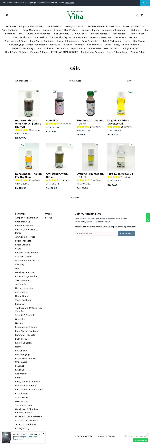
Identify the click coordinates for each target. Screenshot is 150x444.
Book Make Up (54, 26)
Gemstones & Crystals (114, 30)
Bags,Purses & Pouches (127, 44)
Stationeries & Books (16, 41)
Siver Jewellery (61, 33)
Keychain (79, 44)
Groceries (119, 37)
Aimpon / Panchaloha (31, 26)
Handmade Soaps (13, 33)
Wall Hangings (16, 44)
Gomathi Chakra (90, 30)
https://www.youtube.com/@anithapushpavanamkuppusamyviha (105, 227)
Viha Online (88, 436)
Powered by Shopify (106, 436)
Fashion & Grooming (23, 48)
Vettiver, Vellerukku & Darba (103, 26)
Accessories (119, 33)
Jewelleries (78, 33)
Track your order (129, 48)
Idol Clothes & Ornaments (52, 48)
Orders (48, 213)
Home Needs (137, 33)
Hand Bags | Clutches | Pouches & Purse (26, 52)
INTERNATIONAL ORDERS (64, 52)
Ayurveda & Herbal (133, 26)
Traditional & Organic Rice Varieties (68, 37)
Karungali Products (67, 41)
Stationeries (94, 48)
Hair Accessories (98, 33)
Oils (146, 30)
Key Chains (139, 41)
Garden (133, 37)
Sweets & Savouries (100, 37)
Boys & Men (77, 48)
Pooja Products (10, 30)
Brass (46, 30)
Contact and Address (92, 52)
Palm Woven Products (42, 41)
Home (127, 41)
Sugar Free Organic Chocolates (43, 44)
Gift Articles (93, 44)
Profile (48, 217)
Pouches (67, 44)
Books (108, 44)
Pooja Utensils (31, 30)
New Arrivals (111, 48)
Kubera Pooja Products (37, 33)
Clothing (135, 30)
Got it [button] (145, 3)
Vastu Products (21, 37)
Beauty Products (74, 26)
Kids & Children (111, 41)
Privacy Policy (137, 52)
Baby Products (90, 41)
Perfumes (11, 26)
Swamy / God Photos (65, 30)
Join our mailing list (88, 213)
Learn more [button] (69, 3)
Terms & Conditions (117, 52)
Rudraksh (39, 37)
